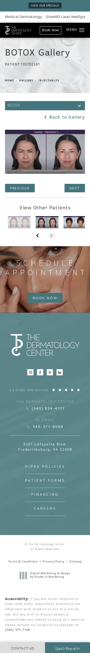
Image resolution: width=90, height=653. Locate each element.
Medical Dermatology (23, 17)
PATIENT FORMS (45, 481)
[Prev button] (38, 235)
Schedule (46, 268)
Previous (20, 188)
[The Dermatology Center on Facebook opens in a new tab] (40, 372)
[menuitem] (30, 372)
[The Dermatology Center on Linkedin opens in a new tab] (59, 372)
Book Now (50, 30)
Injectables (49, 80)
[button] (81, 30)
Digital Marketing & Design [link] (50, 575)
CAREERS (45, 509)
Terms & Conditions (23, 561)
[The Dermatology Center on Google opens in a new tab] (50, 372)
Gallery (26, 80)
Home (9, 80)
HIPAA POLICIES (45, 467)
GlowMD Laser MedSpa (65, 17)
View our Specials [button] (45, 5)
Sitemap (76, 561)
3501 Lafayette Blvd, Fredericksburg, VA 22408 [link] (45, 447)
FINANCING (45, 495)
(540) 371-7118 (17, 630)
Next (75, 188)
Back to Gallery (66, 117)
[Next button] (52, 235)
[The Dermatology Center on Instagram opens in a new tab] (30, 372)
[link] (45, 390)
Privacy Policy (53, 561)
